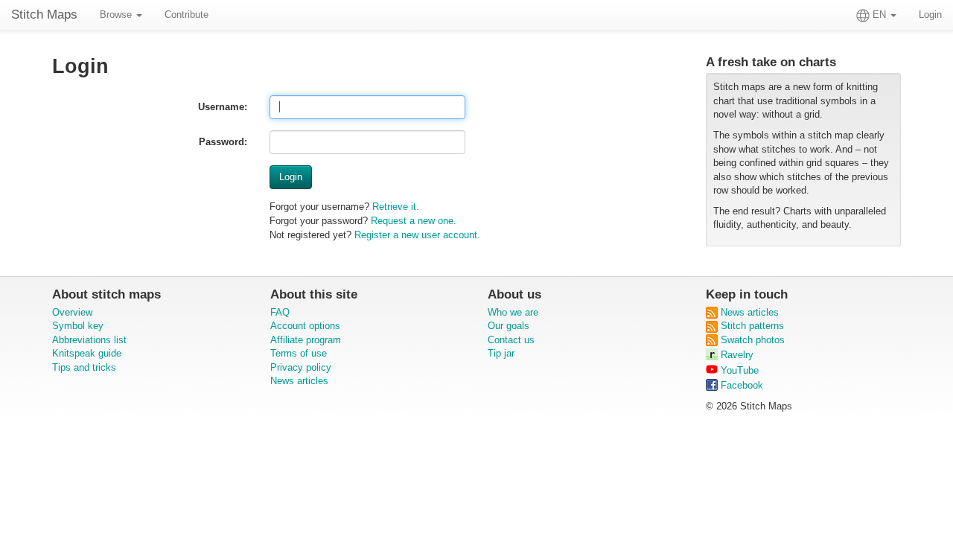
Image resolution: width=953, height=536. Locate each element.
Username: (222, 106)
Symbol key (77, 325)
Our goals (508, 325)
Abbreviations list (89, 339)
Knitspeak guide (86, 353)
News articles (299, 380)
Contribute (186, 14)
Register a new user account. (417, 234)
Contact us (511, 339)
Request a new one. (413, 220)
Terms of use (298, 353)
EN (879, 14)
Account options (305, 325)
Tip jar (501, 353)
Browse (117, 14)
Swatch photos (751, 339)
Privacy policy (300, 367)
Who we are (513, 312)
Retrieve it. (395, 206)
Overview (72, 312)
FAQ (280, 312)
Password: (223, 141)
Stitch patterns (751, 325)
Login (930, 14)
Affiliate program (305, 339)
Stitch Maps (44, 14)
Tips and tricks (84, 367)
